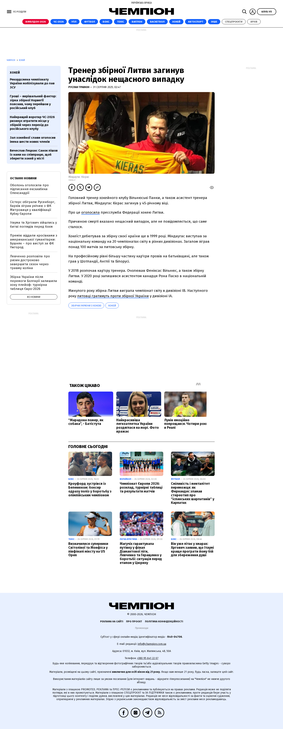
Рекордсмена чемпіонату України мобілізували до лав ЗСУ (32, 83)
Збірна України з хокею (86, 305)
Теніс (120, 21)
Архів (253, 21)
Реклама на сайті (111, 621)
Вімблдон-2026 (35, 21)
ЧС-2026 (59, 21)
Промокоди (141, 628)
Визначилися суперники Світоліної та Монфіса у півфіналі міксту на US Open (88, 549)
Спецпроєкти (233, 21)
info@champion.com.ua (152, 644)
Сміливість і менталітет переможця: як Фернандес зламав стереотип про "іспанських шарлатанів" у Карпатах (192, 493)
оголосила (90, 212)
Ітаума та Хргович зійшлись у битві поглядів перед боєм (33, 224)
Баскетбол (157, 21)
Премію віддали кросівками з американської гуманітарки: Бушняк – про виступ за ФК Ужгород (33, 241)
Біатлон (137, 21)
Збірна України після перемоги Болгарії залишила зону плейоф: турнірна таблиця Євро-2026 (33, 283)
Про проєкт (134, 621)
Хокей (176, 21)
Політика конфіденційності (164, 621)
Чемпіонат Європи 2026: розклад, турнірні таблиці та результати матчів (141, 487)
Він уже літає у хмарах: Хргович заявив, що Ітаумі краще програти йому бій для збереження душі (192, 549)
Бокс (106, 21)
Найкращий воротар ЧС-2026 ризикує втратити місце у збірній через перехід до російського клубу (32, 123)
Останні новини (23, 178)
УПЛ (73, 21)
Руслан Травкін (79, 87)
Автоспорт (195, 21)
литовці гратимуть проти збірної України (113, 296)
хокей (112, 305)
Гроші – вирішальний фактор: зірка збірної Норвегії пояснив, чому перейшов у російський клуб (33, 102)
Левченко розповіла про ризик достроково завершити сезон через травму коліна (30, 262)
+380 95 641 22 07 (147, 658)
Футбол (89, 21)
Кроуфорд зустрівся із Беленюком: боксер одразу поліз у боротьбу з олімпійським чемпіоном (89, 489)
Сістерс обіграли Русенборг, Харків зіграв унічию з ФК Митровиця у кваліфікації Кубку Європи (32, 208)
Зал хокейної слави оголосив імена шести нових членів (32, 139)
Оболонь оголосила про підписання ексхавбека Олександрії (29, 189)
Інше (214, 21)
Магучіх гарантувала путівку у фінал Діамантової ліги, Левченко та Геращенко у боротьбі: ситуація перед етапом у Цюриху (141, 553)
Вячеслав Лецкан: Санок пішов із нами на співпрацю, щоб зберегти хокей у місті (34, 154)
